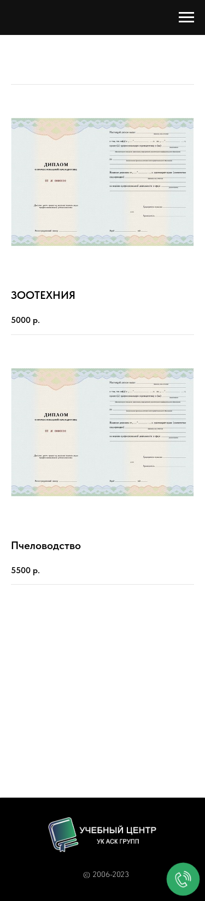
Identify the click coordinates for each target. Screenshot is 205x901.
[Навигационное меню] (186, 17)
